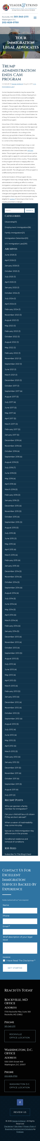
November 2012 (12, 708)
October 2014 (11, 582)
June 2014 (9, 604)
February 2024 (11, 309)
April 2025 (9, 282)
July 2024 (9, 298)
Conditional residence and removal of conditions (16, 840)
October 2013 (11, 648)
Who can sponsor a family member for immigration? (16, 807)
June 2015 (9, 538)
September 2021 (12, 364)
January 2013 (11, 697)
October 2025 (11, 271)
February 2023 (11, 331)
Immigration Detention (15, 238)
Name (6, 905)
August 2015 (10, 528)
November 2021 (12, 358)
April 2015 (9, 549)
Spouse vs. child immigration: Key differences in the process (19, 832)
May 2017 (9, 413)
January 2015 (10, 566)
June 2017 (9, 408)
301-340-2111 (21, 16)
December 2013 (12, 637)
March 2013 (10, 686)
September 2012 (12, 719)
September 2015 (12, 522)
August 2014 (10, 593)
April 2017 (9, 418)
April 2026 (9, 260)
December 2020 (12, 380)
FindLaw (20, 1132)
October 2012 (11, 713)
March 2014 (10, 620)
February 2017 (11, 429)
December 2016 (12, 440)
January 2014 (11, 631)
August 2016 (10, 462)
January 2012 (11, 762)
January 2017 (11, 435)
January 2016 (10, 500)
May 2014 (9, 609)
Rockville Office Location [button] (19, 1036)
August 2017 (10, 397)
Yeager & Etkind (17, 84)
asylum (12, 199)
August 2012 (10, 724)
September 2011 (12, 784)
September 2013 (12, 653)
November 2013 (12, 642)
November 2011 (11, 773)
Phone (6, 916)
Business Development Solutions (19, 1129)
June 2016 (9, 473)
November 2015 (12, 511)
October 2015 (11, 517)
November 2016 (12, 446)
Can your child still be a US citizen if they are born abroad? (20, 815)
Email (6, 926)
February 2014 (11, 626)
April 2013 (9, 680)
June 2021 (9, 369)
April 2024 (9, 304)
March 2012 (10, 751)
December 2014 (12, 571)
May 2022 (9, 348)
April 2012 (9, 746)
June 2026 (9, 255)
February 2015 (11, 560)
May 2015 (9, 544)
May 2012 (9, 740)
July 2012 (9, 729)
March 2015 (10, 555)
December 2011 (11, 768)
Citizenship (9, 222)
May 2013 (9, 675)
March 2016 (10, 489)
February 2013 (11, 691)
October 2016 (11, 451)
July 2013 (9, 664)
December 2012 (12, 702)
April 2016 (9, 484)
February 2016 (11, 495)
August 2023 (10, 320)
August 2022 (10, 342)
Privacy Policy (29, 1126)
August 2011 (10, 790)
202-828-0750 (10, 22)
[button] (35, 17)
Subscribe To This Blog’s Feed (18, 854)
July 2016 (9, 468)
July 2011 (9, 795)
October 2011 (10, 779)
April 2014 (9, 615)
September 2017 (12, 391)
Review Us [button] (20, 1112)
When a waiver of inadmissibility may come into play (19, 823)
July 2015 (9, 533)
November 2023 (12, 315)
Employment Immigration (16, 227)
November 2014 (12, 577)
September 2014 (12, 588)
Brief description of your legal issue (17, 938)
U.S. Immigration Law (14, 244)
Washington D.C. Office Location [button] (19, 1086)
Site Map (18, 1126)
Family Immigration (13, 233)
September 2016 (12, 457)
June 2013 (9, 669)
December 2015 (12, 506)
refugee (30, 150)
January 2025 (11, 287)
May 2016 (9, 479)
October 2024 (11, 293)
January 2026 (11, 266)
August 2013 (10, 659)
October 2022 (11, 337)
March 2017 (10, 424)
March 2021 (10, 375)
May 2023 (9, 326)
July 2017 (9, 402)
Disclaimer (6, 957)
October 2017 (11, 386)
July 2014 (9, 599)
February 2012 (11, 757)
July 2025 (9, 277)
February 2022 (11, 353)
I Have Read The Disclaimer (20, 960)
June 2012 (9, 735)
